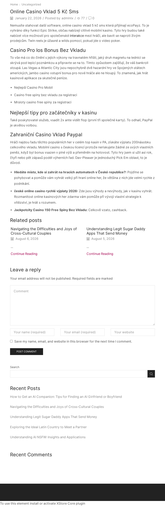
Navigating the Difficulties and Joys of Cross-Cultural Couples (44, 231)
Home (14, 4)
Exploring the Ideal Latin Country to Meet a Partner (48, 427)
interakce (77, 36)
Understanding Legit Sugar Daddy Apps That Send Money (116, 231)
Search (14, 367)
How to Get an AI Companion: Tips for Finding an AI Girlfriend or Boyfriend (66, 397)
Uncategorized (31, 4)
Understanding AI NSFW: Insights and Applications (48, 437)
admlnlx (67, 18)
